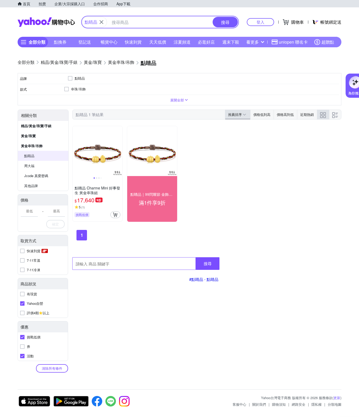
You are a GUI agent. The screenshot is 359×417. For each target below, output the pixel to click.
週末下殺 (230, 42)
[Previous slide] (76, 151)
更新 (337, 397)
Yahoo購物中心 (46, 22)
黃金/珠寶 (28, 135)
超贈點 (327, 42)
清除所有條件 (52, 368)
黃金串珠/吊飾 (32, 145)
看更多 (252, 42)
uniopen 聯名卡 (293, 42)
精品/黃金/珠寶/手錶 (36, 125)
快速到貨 (133, 42)
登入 (260, 22)
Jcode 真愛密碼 (36, 175)
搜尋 (208, 263)
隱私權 (316, 404)
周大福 (29, 165)
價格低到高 (261, 114)
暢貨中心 (109, 42)
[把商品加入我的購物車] (115, 214)
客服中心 (239, 404)
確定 (55, 224)
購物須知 (279, 404)
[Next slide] (119, 151)
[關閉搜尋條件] (101, 22)
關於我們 (259, 404)
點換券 (60, 42)
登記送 (84, 42)
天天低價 (157, 42)
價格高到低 (285, 114)
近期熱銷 (307, 114)
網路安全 (298, 404)
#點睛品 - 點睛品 (203, 279)
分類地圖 (334, 404)
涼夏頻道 (182, 42)
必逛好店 (206, 42)
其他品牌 (31, 185)
